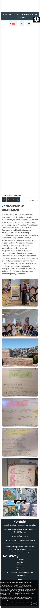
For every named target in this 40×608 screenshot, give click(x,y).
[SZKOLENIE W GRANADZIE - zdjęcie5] (20, 412)
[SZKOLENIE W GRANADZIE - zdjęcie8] (20, 502)
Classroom (13, 14)
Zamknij (34, 603)
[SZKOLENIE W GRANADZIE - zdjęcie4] (20, 382)
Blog (5, 14)
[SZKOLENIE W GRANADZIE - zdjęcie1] (20, 292)
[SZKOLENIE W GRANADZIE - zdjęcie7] (20, 472)
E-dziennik (24, 14)
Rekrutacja (20, 567)
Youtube (34, 14)
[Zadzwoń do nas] (2, 7)
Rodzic (20, 562)
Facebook (20, 17)
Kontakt (20, 570)
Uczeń (20, 565)
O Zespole (20, 559)
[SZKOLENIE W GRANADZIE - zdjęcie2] (20, 322)
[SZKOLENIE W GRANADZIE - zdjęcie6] (20, 442)
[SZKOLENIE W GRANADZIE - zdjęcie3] (20, 352)
